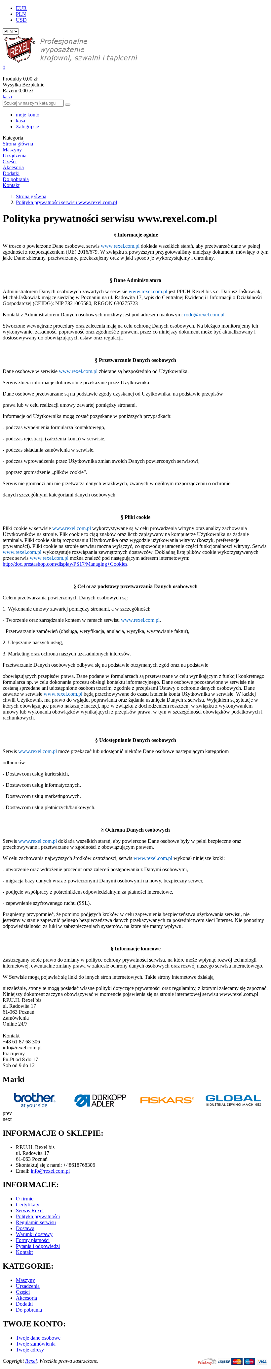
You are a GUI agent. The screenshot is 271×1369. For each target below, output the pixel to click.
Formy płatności (33, 1240)
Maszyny (25, 1280)
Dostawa (25, 1228)
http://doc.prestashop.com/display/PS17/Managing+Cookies (65, 564)
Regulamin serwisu (36, 1222)
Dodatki (24, 1304)
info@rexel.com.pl (50, 1171)
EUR (21, 8)
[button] (135, 68)
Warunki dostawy (34, 1234)
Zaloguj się (27, 126)
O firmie (24, 1198)
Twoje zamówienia (36, 1344)
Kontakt (24, 1252)
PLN (21, 14)
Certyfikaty (27, 1204)
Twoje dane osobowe (38, 1338)
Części (23, 1292)
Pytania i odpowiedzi (38, 1246)
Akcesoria (26, 1298)
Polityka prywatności (38, 1216)
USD (21, 20)
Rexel (31, 1361)
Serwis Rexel (30, 1210)
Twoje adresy (30, 1350)
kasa (7, 96)
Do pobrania (29, 1310)
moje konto (27, 114)
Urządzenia (28, 1286)
